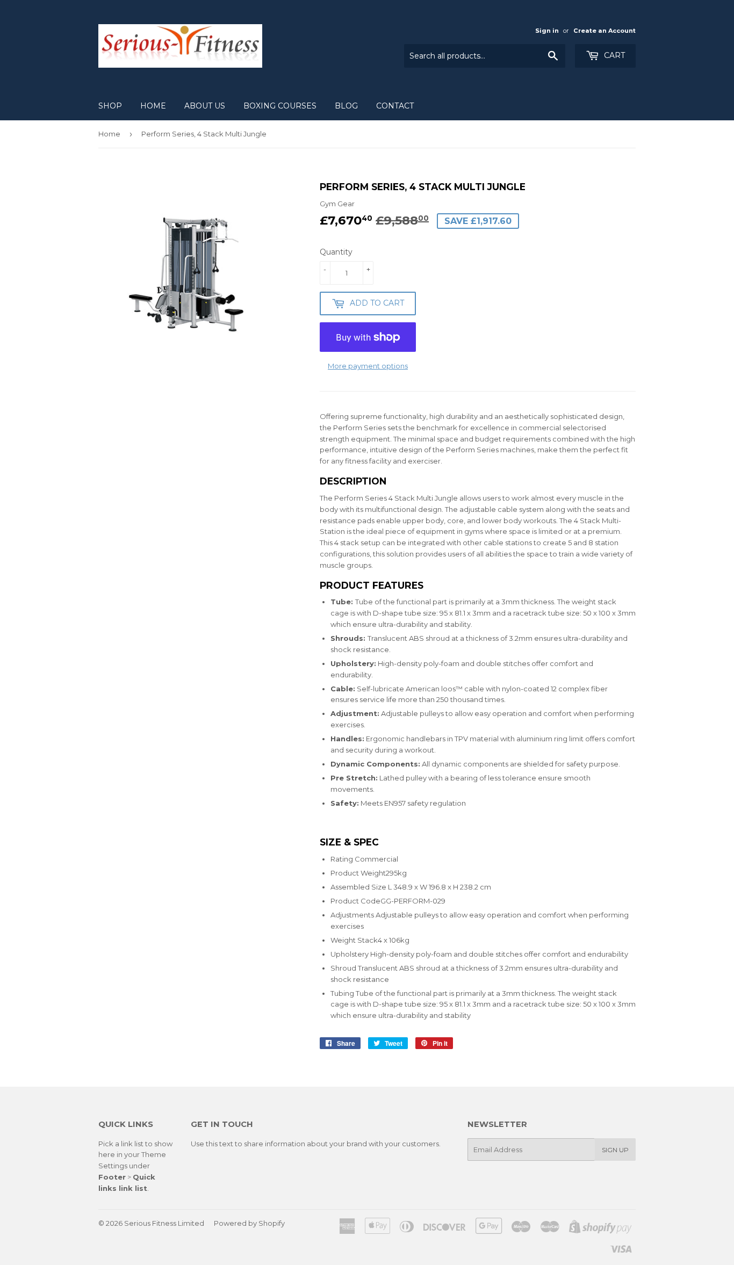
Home (153, 106)
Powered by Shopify (249, 1223)
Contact (395, 106)
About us (204, 106)
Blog (346, 106)
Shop (110, 106)
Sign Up (615, 1150)
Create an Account (604, 30)
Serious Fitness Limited (164, 1223)
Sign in (547, 30)
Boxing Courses (279, 106)
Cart (613, 55)
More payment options (368, 366)
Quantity (336, 252)
